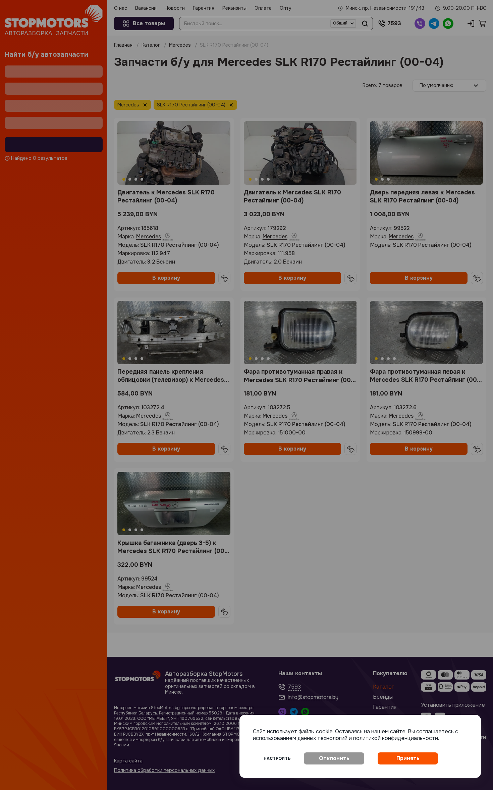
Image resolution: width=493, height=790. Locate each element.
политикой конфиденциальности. (396, 738)
